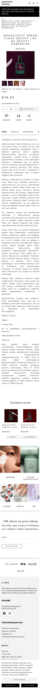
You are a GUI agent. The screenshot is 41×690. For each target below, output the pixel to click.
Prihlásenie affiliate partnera (13, 637)
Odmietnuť (10, 685)
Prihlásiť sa (11, 546)
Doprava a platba (9, 631)
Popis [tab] (4, 132)
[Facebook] (4, 613)
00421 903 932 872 (9, 609)
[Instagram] (9, 613)
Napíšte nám (7, 634)
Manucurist (20, 48)
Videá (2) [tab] (15, 132)
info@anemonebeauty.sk (11, 606)
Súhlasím (29, 685)
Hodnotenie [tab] (28, 132)
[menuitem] (5, 651)
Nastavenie (19, 680)
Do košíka (28, 109)
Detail (13, 437)
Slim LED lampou (20, 185)
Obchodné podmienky (10, 628)
